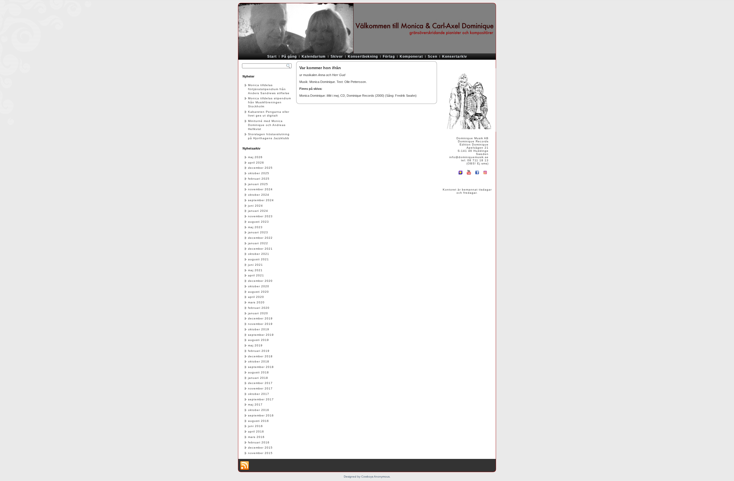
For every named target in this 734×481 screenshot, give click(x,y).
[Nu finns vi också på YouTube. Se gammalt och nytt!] (469, 175)
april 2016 (256, 431)
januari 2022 (258, 243)
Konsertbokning (363, 57)
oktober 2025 (258, 173)
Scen (432, 57)
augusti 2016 (258, 420)
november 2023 (260, 216)
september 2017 (261, 399)
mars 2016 (256, 437)
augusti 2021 (258, 259)
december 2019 (260, 318)
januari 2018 (258, 377)
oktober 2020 (258, 286)
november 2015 (260, 453)
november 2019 (260, 323)
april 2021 (256, 275)
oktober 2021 (258, 253)
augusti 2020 (258, 291)
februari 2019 (259, 350)
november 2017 (260, 388)
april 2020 (256, 296)
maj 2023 (255, 227)
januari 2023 (258, 232)
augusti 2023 (258, 221)
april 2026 (256, 162)
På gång (289, 57)
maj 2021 (255, 270)
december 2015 (260, 447)
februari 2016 (259, 442)
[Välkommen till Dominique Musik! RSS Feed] (244, 465)
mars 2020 (256, 302)
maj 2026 (255, 157)
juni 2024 (255, 205)
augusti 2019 (258, 340)
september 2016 (261, 415)
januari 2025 (258, 184)
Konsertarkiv (454, 57)
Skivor (337, 57)
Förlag (389, 57)
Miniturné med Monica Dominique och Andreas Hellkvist (267, 125)
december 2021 (260, 248)
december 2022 (260, 237)
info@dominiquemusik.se (469, 157)
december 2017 (260, 383)
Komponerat (411, 57)
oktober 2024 (258, 194)
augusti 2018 (258, 372)
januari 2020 (258, 313)
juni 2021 (255, 264)
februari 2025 (259, 178)
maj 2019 (255, 345)
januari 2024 (258, 210)
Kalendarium (314, 57)
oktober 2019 (258, 329)
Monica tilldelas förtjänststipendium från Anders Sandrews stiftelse (269, 89)
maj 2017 (255, 404)
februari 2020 (259, 307)
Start (272, 57)
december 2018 (260, 356)
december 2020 (260, 280)
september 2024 (261, 200)
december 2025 (260, 167)
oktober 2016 (258, 410)
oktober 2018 (258, 361)
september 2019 (261, 334)
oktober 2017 (258, 393)
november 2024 (260, 189)
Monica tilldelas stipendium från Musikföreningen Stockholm (269, 102)
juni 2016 (255, 426)
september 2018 (261, 366)
